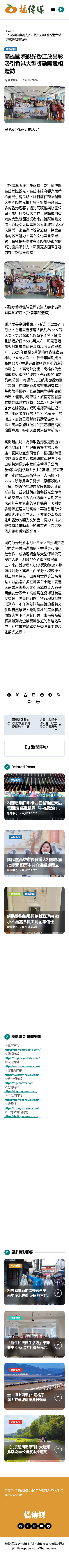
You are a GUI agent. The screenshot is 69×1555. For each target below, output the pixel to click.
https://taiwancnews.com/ (21, 1099)
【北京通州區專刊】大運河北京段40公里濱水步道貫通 (28, 1452)
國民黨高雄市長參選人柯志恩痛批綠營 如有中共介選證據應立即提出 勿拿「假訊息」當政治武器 (34, 867)
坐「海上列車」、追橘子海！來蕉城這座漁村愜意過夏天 (28, 1400)
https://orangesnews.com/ (21, 1108)
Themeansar (47, 1548)
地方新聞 (15, 1265)
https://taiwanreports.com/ (22, 1049)
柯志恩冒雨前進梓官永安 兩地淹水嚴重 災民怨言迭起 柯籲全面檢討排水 (27, 1295)
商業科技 (15, 893)
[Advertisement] (35, 157)
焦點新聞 (11, 49)
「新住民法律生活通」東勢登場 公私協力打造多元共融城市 (28, 1347)
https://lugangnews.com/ (20, 1091)
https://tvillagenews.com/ (21, 1116)
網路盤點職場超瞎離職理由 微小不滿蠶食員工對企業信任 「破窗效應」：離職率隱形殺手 (33, 921)
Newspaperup (26, 1548)
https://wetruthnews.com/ (21, 1074)
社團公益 (15, 1317)
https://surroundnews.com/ (22, 1066)
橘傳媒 (35, 1514)
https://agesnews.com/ (19, 1083)
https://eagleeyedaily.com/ (22, 1058)
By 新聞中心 (11, 80)
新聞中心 (39, 747)
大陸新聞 (15, 1369)
